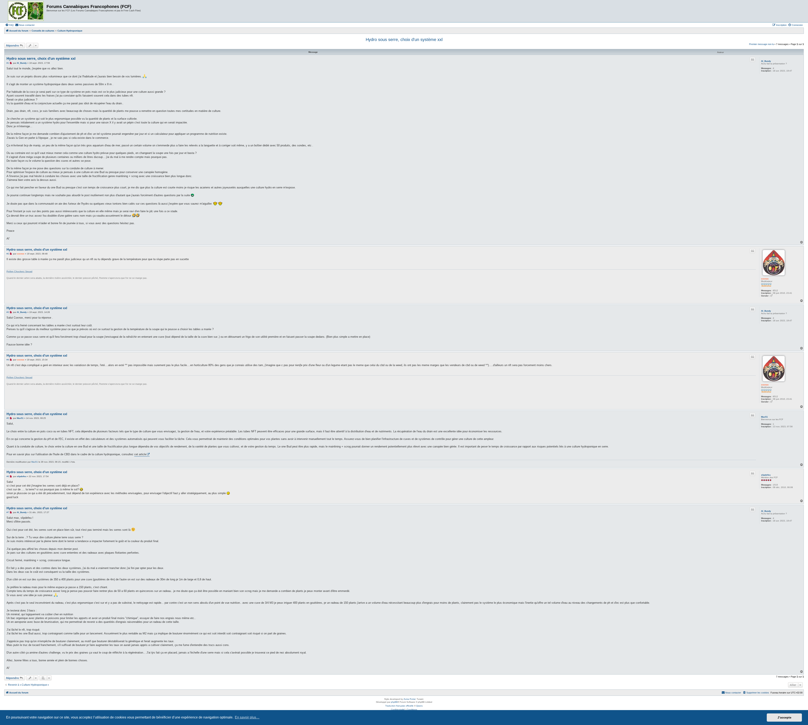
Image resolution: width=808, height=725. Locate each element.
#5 (8, 418)
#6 (8, 476)
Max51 (764, 417)
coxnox (765, 279)
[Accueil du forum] (26, 11)
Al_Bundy (766, 61)
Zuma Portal (409, 699)
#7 (8, 512)
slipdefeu (766, 475)
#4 (8, 360)
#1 (8, 63)
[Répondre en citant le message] (752, 59)
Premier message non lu (761, 44)
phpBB (394, 702)
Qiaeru (419, 706)
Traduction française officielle (399, 706)
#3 (8, 312)
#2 (8, 254)
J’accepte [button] (784, 717)
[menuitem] (9, 25)
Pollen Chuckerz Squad (19, 271)
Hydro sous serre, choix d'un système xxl (404, 39)
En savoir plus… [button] (247, 717)
